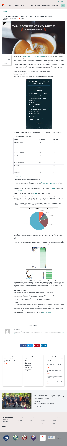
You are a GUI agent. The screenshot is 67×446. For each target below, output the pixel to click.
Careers (54, 421)
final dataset (34, 193)
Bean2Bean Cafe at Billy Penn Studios (39, 182)
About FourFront (46, 5)
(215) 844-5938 (5, 421)
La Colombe (52, 188)
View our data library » (46, 312)
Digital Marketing (13, 5)
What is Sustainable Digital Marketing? (54, 381)
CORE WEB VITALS (28, 367)
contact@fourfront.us (45, 310)
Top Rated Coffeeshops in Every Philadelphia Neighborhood (33, 56)
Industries (22, 5)
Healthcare (31, 420)
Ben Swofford (17, 329)
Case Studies (55, 5)
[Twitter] (40, 406)
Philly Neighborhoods (21, 69)
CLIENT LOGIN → (61, 1)
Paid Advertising (20, 418)
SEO (26, 358)
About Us (54, 420)
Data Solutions (30, 5)
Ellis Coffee (20, 189)
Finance (31, 421)
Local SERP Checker (44, 418)
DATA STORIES (28, 363)
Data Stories (22, 18)
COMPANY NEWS (28, 365)
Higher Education (32, 418)
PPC (26, 360)
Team (54, 423)
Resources (38, 5)
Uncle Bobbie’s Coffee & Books (49, 183)
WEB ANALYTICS (28, 369)
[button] (60, 5)
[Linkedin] (35, 406)
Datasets (42, 421)
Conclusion (5, 63)
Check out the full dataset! (18, 176)
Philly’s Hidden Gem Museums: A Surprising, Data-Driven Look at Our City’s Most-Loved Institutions (11, 360)
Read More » (5, 363)
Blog (42, 423)
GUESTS (26, 370)
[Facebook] (37, 406)
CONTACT (63, 5)
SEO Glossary (43, 420)
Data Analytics (20, 420)
